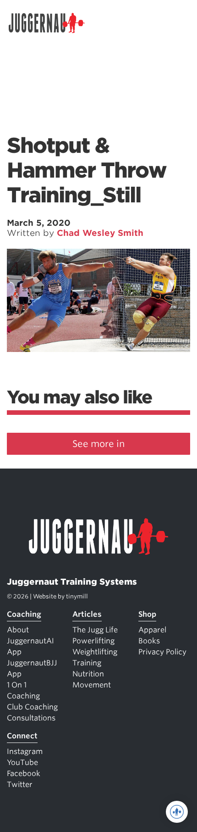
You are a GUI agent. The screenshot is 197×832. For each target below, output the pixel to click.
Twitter (20, 784)
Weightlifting (94, 652)
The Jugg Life (95, 629)
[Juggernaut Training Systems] (51, 23)
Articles (87, 614)
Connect (22, 735)
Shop (147, 614)
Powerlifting (93, 641)
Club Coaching (32, 707)
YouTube (22, 762)
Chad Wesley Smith (100, 233)
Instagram (25, 751)
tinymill (77, 596)
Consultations (31, 718)
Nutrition (88, 674)
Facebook (23, 773)
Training (86, 663)
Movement (91, 685)
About (18, 629)
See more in (98, 443)
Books (149, 641)
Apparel (152, 629)
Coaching (24, 614)
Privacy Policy (162, 652)
